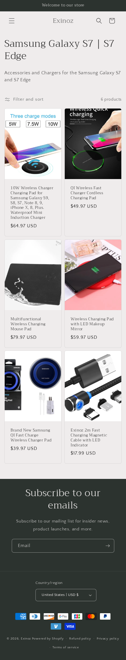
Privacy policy (108, 638)
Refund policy (80, 638)
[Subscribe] (107, 546)
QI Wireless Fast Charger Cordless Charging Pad (87, 193)
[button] (11, 20)
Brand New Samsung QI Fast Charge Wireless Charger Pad (31, 435)
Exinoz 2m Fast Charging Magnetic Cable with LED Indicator (89, 438)
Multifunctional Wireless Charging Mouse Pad (28, 324)
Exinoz (26, 638)
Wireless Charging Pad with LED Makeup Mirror (92, 324)
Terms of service (65, 647)
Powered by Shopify (48, 638)
